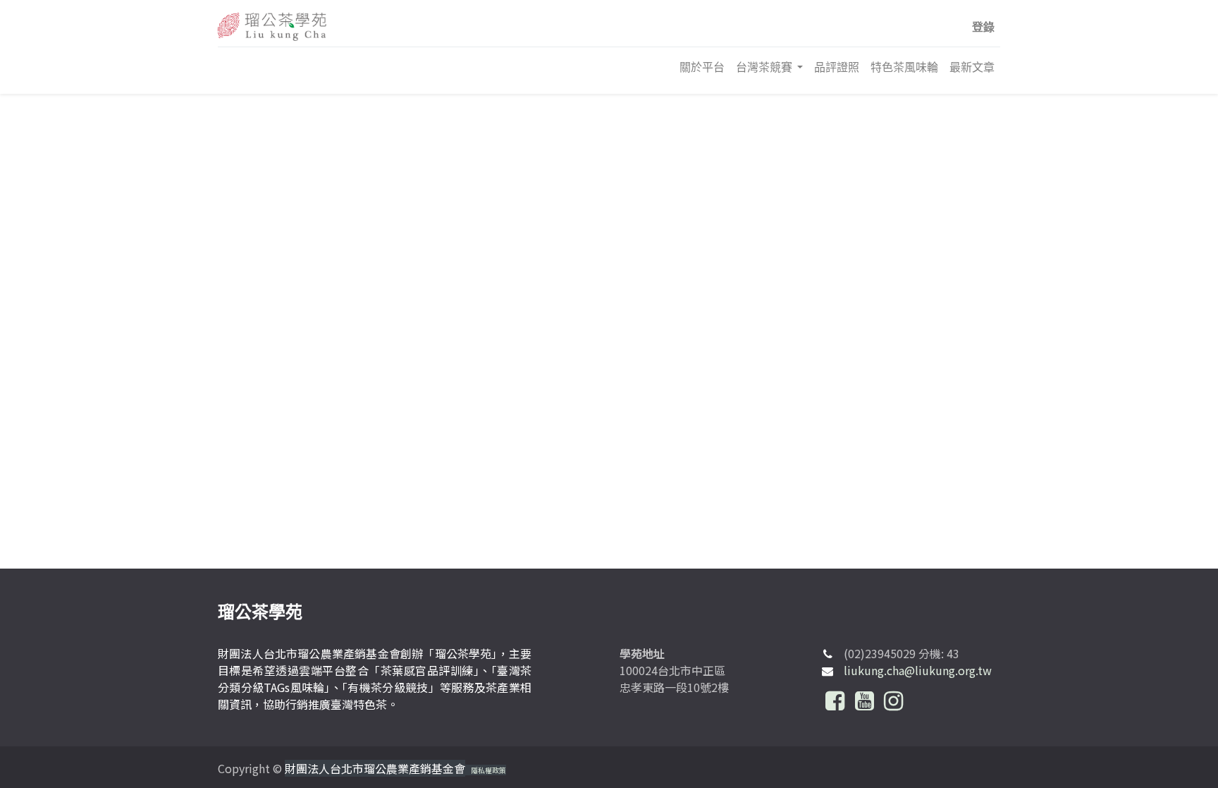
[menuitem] (702, 67)
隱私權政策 (488, 770)
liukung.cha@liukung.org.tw (918, 670)
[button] (983, 27)
